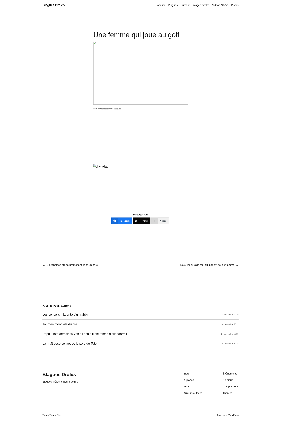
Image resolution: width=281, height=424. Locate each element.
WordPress (233, 415)
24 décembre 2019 (230, 314)
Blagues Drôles (53, 5)
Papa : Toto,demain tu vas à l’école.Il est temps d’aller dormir (84, 334)
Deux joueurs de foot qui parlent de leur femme (207, 264)
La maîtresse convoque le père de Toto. (69, 343)
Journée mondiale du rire (59, 324)
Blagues (117, 109)
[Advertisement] (140, 141)
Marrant (104, 109)
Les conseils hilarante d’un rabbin (65, 314)
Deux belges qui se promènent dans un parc (72, 264)
